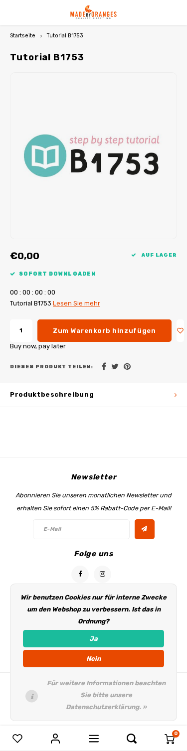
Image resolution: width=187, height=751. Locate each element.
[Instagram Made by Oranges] (102, 574)
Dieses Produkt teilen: (51, 366)
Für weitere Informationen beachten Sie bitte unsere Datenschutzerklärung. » (106, 695)
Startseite (22, 35)
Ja (93, 638)
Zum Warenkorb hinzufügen (104, 330)
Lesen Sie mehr (76, 303)
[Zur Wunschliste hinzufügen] (181, 330)
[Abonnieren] (145, 529)
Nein (93, 658)
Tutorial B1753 (65, 35)
